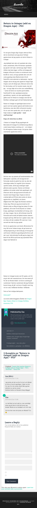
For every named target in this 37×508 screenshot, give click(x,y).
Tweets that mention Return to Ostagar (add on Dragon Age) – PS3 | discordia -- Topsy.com (18, 368)
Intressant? (7, 295)
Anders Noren (25, 502)
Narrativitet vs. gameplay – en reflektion (18, 346)
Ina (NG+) (9, 376)
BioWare (26, 301)
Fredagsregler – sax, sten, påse (16, 343)
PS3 (11, 303)
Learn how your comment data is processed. (17, 488)
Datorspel (15, 333)
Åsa (6, 397)
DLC (13, 336)
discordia (18, 4)
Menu (6, 14)
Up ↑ (18, 504)
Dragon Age (18, 336)
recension (7, 303)
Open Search (33, 14)
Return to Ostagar (17, 301)
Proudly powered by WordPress (15, 501)
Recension (21, 333)
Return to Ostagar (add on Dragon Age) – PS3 (17, 24)
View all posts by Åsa (20, 323)
